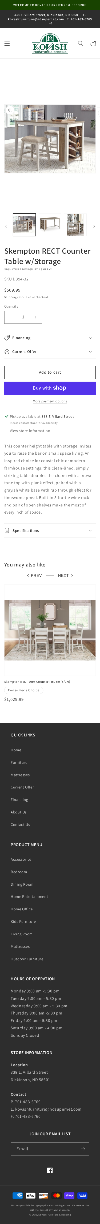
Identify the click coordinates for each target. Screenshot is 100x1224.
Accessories (21, 859)
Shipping (10, 297)
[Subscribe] (83, 1148)
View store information (30, 430)
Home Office (22, 908)
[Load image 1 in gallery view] (24, 225)
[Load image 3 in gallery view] (75, 225)
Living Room (22, 933)
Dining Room (22, 884)
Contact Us (20, 824)
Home (16, 749)
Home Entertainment (29, 896)
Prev (36, 576)
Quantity (11, 306)
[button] (7, 43)
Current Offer (22, 787)
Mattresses (20, 774)
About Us (19, 811)
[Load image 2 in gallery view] (50, 225)
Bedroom (19, 871)
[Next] (94, 226)
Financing (19, 799)
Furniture (19, 762)
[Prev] (6, 226)
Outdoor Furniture (27, 958)
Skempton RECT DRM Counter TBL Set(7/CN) (37, 682)
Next (63, 576)
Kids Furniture (23, 921)
